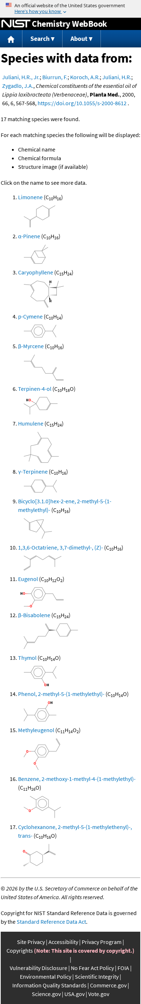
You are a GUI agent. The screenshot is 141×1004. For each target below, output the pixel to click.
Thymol (27, 657)
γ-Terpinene (33, 471)
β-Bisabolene (34, 615)
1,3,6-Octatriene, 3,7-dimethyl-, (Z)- (60, 547)
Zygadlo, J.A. (17, 85)
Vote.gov (98, 993)
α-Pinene (29, 236)
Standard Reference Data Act (51, 921)
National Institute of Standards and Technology (15, 24)
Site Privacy (31, 941)
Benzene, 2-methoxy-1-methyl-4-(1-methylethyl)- (77, 778)
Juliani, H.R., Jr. (21, 77)
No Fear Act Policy (92, 967)
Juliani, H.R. (116, 77)
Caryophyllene (35, 272)
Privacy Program (101, 941)
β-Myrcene (31, 346)
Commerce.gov (108, 985)
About (78, 38)
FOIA (123, 967)
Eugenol (28, 578)
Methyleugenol (36, 730)
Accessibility (63, 941)
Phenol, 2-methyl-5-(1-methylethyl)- (61, 693)
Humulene (30, 423)
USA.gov (74, 993)
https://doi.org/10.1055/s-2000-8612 (82, 103)
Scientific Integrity (97, 976)
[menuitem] (11, 39)
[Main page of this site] (11, 39)
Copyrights (20, 950)
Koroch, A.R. (85, 77)
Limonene (30, 197)
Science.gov (46, 993)
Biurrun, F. (55, 77)
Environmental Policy (45, 976)
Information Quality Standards (49, 985)
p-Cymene (30, 316)
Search (40, 38)
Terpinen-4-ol (34, 388)
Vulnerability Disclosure (38, 967)
